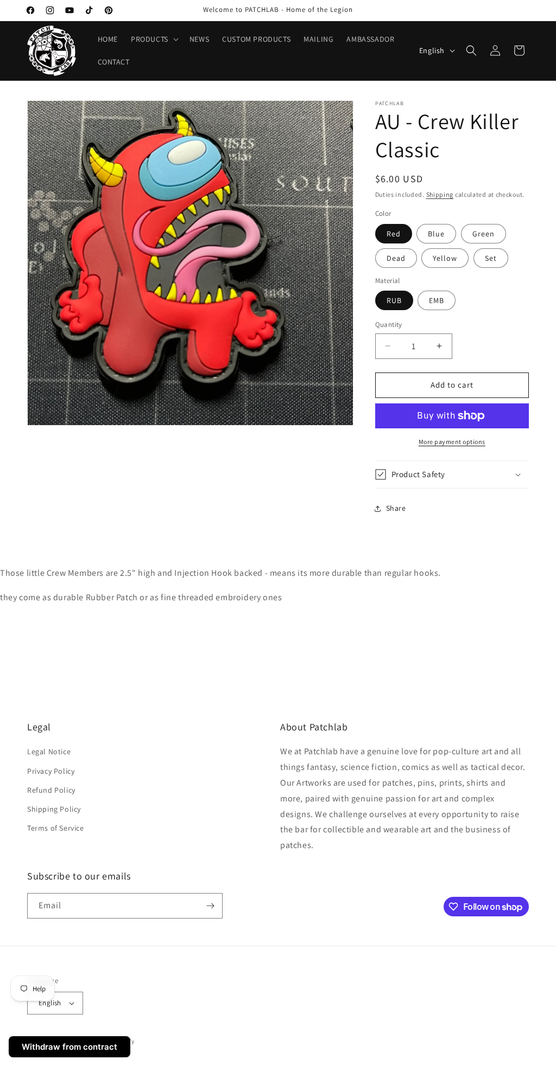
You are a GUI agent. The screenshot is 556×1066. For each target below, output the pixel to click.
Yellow (445, 258)
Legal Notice (49, 751)
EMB (436, 300)
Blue (436, 234)
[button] (153, 39)
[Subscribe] (210, 906)
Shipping (440, 194)
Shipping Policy (54, 809)
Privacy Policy (50, 771)
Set (491, 258)
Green (483, 234)
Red (394, 234)
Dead (396, 258)
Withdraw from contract (69, 1047)
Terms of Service (55, 828)
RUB (394, 300)
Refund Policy (51, 790)
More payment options (452, 442)
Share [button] (396, 508)
